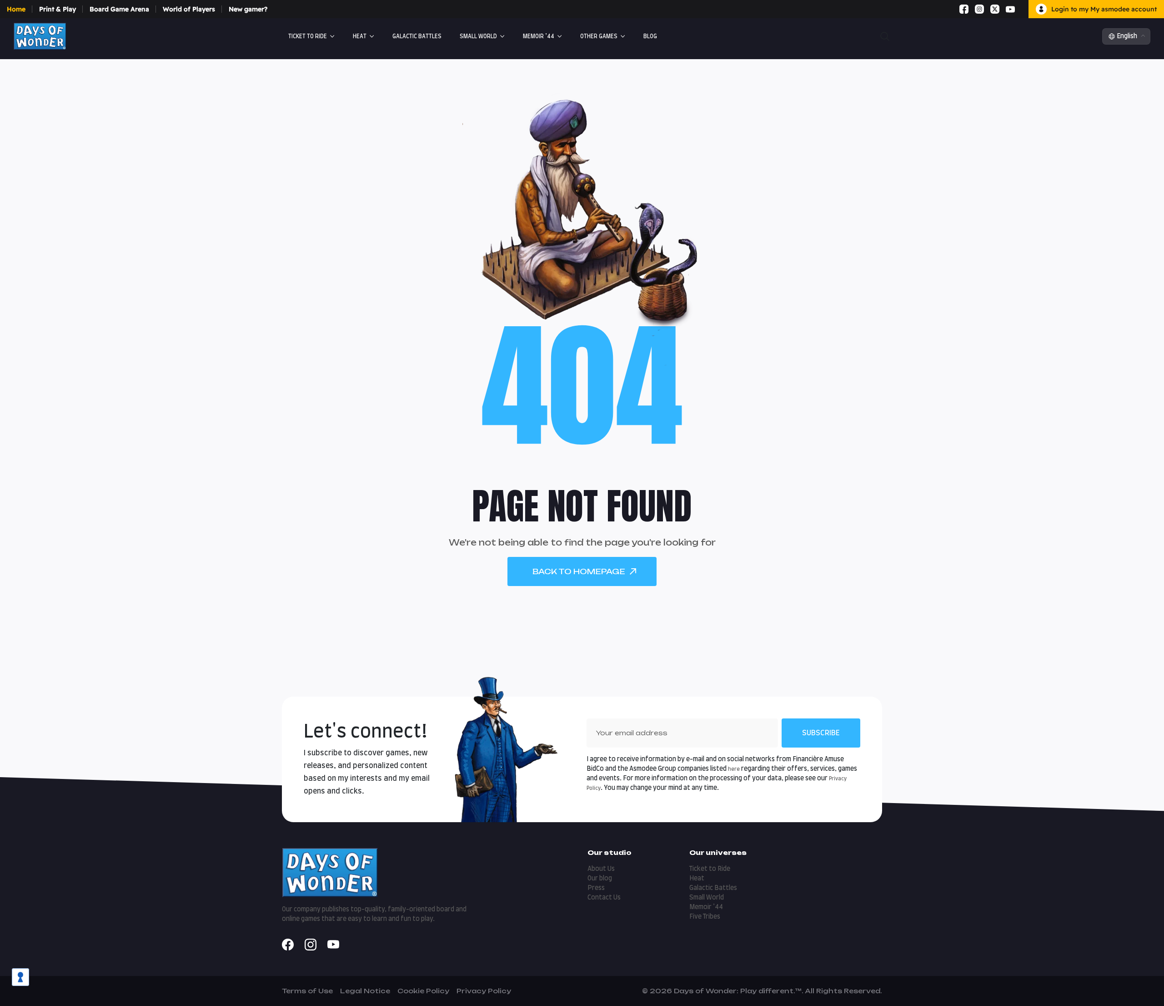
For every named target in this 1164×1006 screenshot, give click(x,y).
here (734, 769)
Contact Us (604, 898)
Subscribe (821, 733)
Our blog (599, 878)
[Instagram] (979, 9)
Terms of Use (307, 991)
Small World (478, 36)
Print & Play (57, 9)
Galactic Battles (713, 888)
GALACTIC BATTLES (417, 36)
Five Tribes (704, 917)
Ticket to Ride (307, 36)
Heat (359, 36)
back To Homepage (578, 571)
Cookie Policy (423, 991)
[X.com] (995, 9)
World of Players (189, 9)
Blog (650, 36)
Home (16, 9)
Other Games (598, 36)
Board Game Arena (119, 9)
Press (596, 888)
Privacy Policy (484, 991)
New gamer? (248, 9)
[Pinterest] (1021, 9)
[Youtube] (1010, 9)
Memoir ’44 (538, 36)
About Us (601, 869)
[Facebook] (964, 9)
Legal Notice (365, 991)
